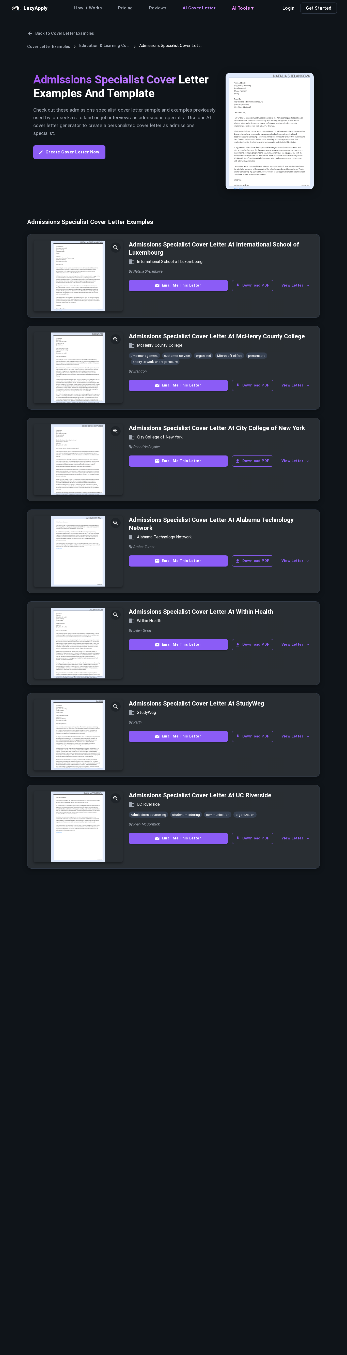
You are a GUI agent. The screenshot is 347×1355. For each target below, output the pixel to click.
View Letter (292, 285)
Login (288, 8)
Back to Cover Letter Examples (64, 33)
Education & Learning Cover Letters (104, 45)
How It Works (88, 7)
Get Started (319, 8)
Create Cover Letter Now (72, 151)
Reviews (157, 7)
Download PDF (255, 285)
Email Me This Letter (181, 285)
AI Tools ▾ (243, 8)
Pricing (125, 7)
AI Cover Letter (199, 7)
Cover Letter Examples (48, 46)
